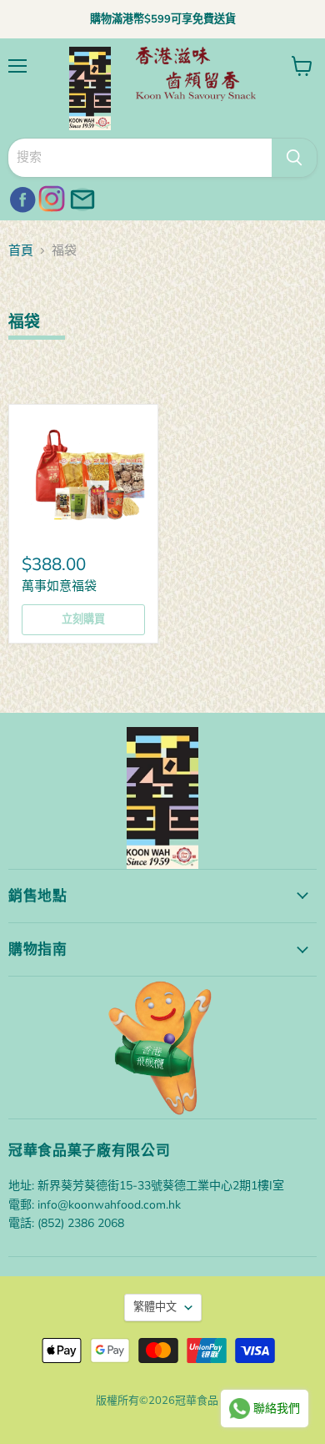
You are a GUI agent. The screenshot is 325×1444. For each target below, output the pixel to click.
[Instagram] (50, 197)
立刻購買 (83, 619)
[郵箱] (80, 197)
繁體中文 (155, 1307)
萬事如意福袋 (59, 586)
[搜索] (294, 158)
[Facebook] (20, 197)
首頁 (20, 251)
